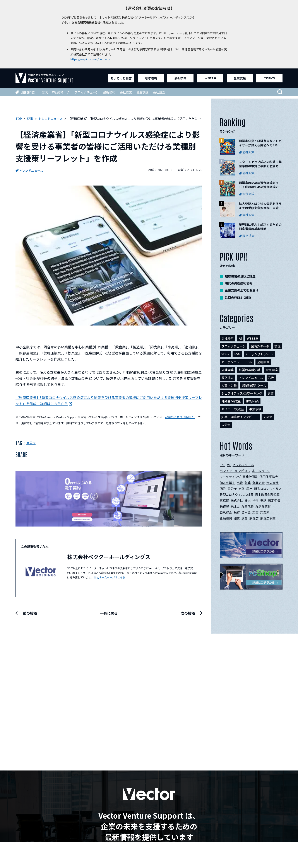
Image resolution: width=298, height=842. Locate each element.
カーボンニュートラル (236, 362)
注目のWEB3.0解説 (238, 297)
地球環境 (151, 78)
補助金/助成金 (231, 401)
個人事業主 (227, 483)
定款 (241, 488)
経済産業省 (263, 506)
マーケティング (230, 476)
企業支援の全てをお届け (242, 290)
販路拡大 (227, 377)
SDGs (225, 354)
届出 (249, 488)
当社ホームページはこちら (109, 577)
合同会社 (272, 483)
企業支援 (240, 78)
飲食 (244, 518)
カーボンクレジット (259, 354)
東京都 (224, 500)
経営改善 (247, 506)
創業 (248, 483)
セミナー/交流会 (232, 409)
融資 (237, 512)
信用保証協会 (269, 476)
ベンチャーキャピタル (235, 471)
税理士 (235, 506)
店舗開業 (227, 370)
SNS (222, 465)
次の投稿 (188, 613)
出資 (240, 483)
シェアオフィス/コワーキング (241, 393)
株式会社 (237, 500)
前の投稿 (30, 613)
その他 (267, 417)
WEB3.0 (210, 78)
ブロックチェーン (87, 92)
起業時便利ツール (254, 385)
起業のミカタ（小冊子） (180, 417)
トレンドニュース (31, 170)
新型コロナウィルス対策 (236, 494)
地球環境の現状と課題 (240, 276)
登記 (263, 500)
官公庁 (31, 443)
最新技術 (180, 78)
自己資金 (226, 512)
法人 (248, 500)
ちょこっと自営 (121, 78)
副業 (270, 393)
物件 (255, 500)
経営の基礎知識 (249, 370)
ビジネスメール (243, 465)
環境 (45, 92)
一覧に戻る (109, 613)
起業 (255, 512)
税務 (271, 377)
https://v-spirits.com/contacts (90, 59)
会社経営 (126, 92)
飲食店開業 (268, 518)
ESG (237, 354)
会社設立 (159, 92)
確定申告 (274, 500)
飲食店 (254, 518)
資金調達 (142, 92)
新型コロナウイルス (268, 488)
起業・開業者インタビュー (239, 417)
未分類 (226, 425)
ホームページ (261, 471)
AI (68, 92)
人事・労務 (229, 385)
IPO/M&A (252, 401)
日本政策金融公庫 (267, 494)
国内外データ (260, 346)
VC (229, 465)
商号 (223, 488)
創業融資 (258, 483)
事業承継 (255, 409)
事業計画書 (250, 476)
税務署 (224, 506)
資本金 (246, 512)
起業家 (264, 512)
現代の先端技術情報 (238, 283)
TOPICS (269, 78)
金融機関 (226, 518)
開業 (237, 518)
